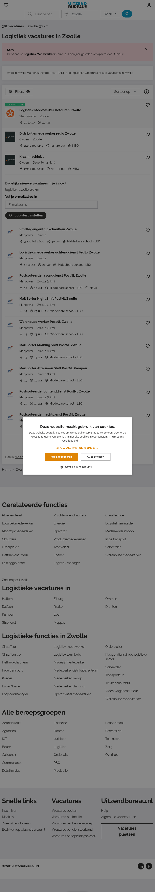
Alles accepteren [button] (61, 456)
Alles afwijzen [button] (95, 456)
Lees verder (85, 440)
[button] (77, 448)
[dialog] (77, 446)
